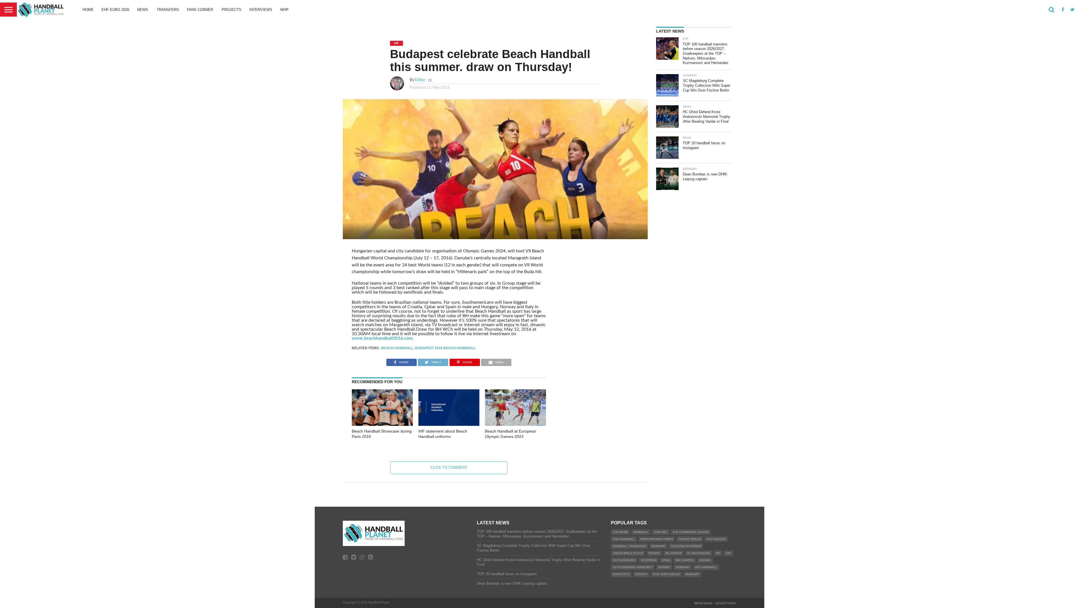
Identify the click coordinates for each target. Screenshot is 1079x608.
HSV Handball (706, 567)
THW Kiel (660, 532)
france (654, 553)
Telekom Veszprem (686, 546)
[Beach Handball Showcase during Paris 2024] (382, 424)
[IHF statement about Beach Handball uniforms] (448, 424)
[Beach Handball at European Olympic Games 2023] (515, 424)
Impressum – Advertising (715, 603)
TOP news (620, 532)
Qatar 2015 (621, 574)
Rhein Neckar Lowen (656, 539)
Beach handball (397, 348)
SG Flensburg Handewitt (633, 567)
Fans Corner (200, 10)
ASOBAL (705, 560)
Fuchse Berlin (689, 539)
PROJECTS (231, 10)
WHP (284, 10)
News (142, 10)
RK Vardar (673, 553)
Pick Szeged (716, 539)
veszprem (648, 560)
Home (88, 10)
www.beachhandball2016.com (382, 338)
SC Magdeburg (698, 553)
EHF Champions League (691, 532)
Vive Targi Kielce (666, 574)
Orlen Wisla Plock (628, 553)
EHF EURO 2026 (115, 10)
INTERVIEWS (260, 10)
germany (682, 567)
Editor (420, 80)
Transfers (168, 10)
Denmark (658, 546)
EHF (728, 553)
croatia (641, 574)
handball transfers (629, 546)
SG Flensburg (624, 560)
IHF (718, 553)
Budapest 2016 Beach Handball (445, 348)
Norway (664, 567)
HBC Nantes (684, 560)
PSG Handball (624, 539)
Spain (666, 560)
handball (641, 532)
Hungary (692, 574)
